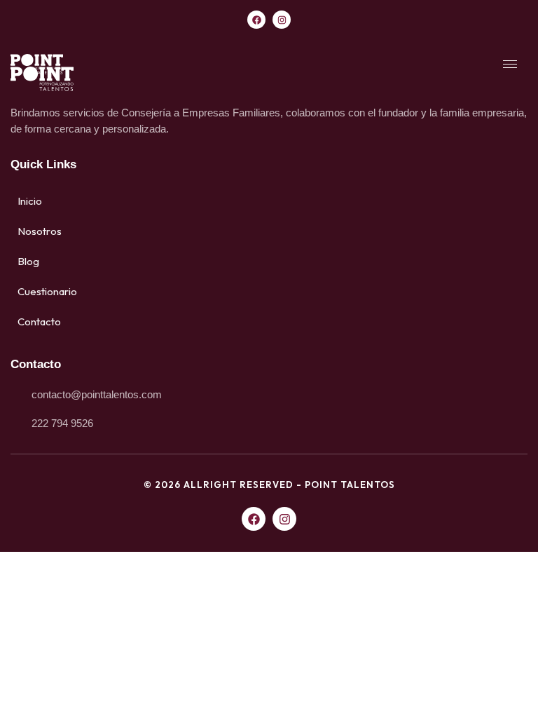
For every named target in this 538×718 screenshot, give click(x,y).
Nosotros (40, 231)
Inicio (30, 201)
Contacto (39, 321)
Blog (28, 261)
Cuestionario (47, 291)
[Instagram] (282, 20)
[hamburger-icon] (509, 64)
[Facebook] (256, 20)
